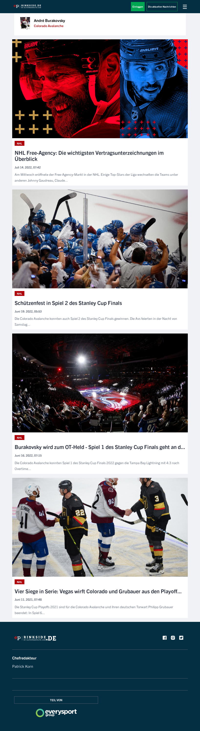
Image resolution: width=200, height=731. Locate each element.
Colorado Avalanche (48, 26)
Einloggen (137, 6)
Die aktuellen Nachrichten (162, 6)
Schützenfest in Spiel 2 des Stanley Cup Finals (68, 303)
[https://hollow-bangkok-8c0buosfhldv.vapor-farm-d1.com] (35, 639)
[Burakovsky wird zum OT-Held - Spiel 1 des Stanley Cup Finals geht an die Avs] (100, 383)
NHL (19, 143)
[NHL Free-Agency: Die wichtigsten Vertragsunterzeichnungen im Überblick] (100, 88)
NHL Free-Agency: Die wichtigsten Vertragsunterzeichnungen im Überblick (89, 155)
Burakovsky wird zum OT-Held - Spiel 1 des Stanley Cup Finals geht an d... (100, 447)
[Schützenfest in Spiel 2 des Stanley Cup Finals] (100, 238)
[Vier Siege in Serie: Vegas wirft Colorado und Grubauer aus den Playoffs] (100, 527)
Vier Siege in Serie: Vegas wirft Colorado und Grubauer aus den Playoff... (98, 591)
